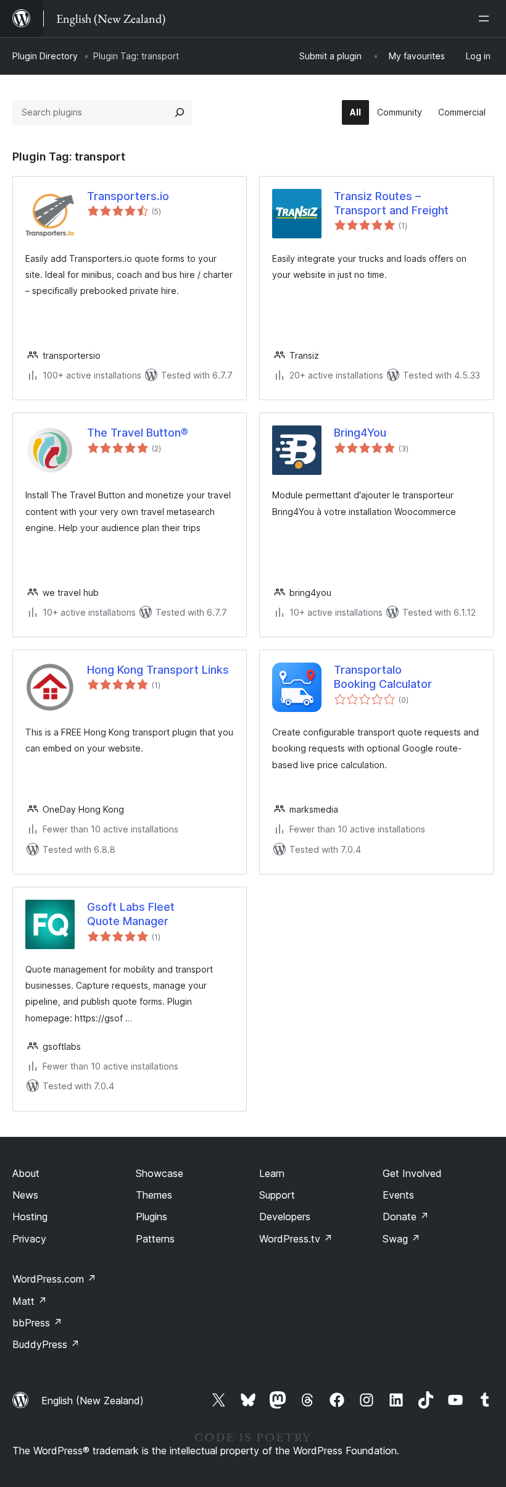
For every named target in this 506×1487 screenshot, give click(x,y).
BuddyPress (46, 1344)
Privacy (29, 1239)
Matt (29, 1301)
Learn (271, 1173)
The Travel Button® (137, 432)
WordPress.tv (296, 1239)
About (25, 1173)
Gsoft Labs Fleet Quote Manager (131, 914)
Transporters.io (128, 196)
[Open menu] (486, 18)
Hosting (30, 1216)
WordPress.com (54, 1279)
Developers (284, 1216)
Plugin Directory (45, 56)
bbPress (37, 1323)
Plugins (151, 1216)
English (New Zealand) (92, 1400)
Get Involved (412, 1173)
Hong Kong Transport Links (158, 669)
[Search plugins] (179, 112)
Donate (406, 1216)
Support (277, 1195)
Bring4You (360, 432)
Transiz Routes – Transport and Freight (391, 203)
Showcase (159, 1173)
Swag (401, 1239)
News (25, 1195)
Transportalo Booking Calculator (383, 676)
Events (398, 1195)
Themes (154, 1195)
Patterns (155, 1239)
